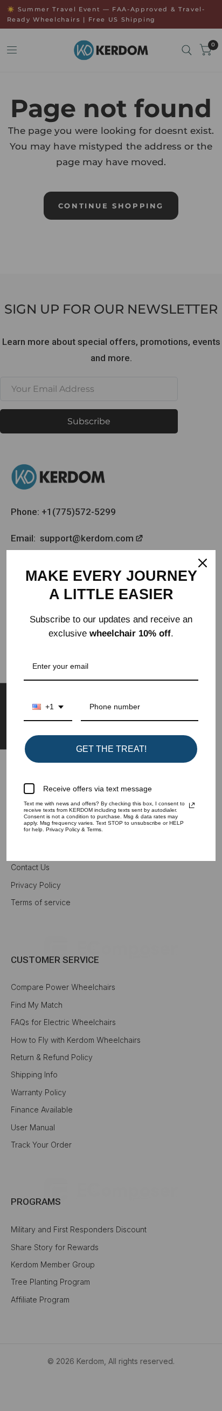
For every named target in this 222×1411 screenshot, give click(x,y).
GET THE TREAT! (111, 749)
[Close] (203, 563)
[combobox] (48, 707)
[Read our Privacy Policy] (191, 805)
